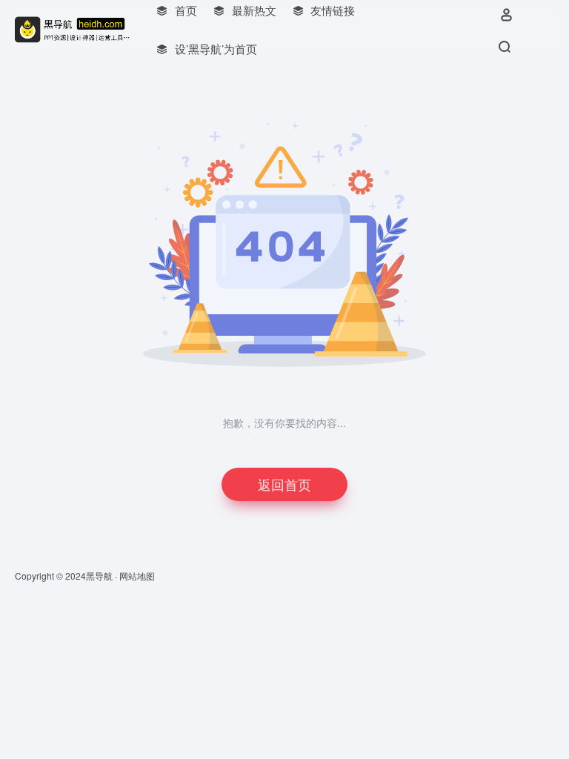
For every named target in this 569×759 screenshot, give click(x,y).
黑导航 (99, 575)
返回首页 (284, 484)
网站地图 (137, 575)
